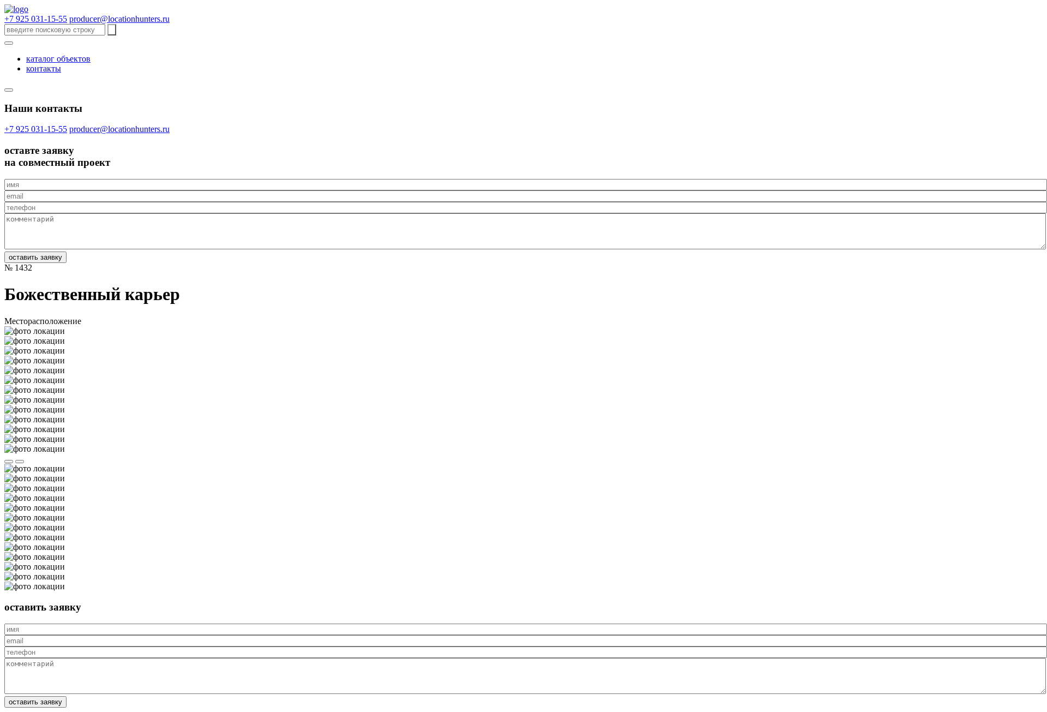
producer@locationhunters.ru (119, 18)
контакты (43, 68)
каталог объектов (58, 58)
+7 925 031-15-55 (35, 18)
